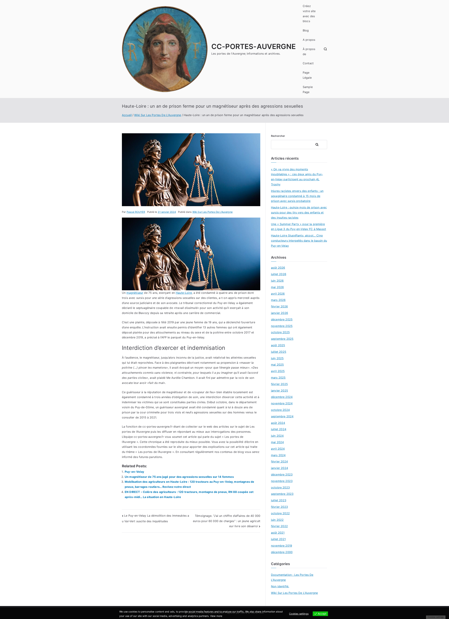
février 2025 (279, 384)
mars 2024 (278, 455)
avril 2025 (278, 371)
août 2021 (277, 532)
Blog (306, 30)
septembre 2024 (282, 416)
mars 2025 (278, 377)
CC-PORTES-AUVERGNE (253, 46)
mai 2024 (277, 442)
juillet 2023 (278, 500)
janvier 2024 (279, 468)
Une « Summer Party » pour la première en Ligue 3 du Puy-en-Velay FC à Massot (298, 226)
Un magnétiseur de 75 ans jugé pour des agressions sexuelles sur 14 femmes (179, 477)
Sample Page (308, 89)
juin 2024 (277, 435)
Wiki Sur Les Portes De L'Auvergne (212, 211)
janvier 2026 (279, 313)
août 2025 (278, 345)
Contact (308, 63)
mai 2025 (277, 364)
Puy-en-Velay (134, 471)
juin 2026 (277, 280)
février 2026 (279, 306)
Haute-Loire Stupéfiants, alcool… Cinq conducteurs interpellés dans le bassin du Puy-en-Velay (299, 240)
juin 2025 (277, 358)
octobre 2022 (280, 513)
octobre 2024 (280, 410)
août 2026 (278, 267)
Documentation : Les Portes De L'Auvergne (292, 577)
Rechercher (278, 135)
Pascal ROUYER (136, 211)
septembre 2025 (282, 338)
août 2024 (278, 423)
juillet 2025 (278, 351)
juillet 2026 (278, 274)
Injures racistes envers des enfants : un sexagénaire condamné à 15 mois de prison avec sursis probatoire (297, 196)
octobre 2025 (280, 332)
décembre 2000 (282, 552)
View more (216, 615)
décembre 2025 (282, 319)
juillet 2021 (278, 539)
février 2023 (279, 507)
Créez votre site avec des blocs (309, 13)
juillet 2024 (278, 429)
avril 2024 (278, 448)
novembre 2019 (281, 545)
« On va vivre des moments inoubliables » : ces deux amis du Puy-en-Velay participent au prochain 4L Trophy (297, 177)
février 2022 (279, 526)
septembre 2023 (282, 494)
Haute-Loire (184, 292)
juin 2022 (277, 520)
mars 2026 (278, 300)
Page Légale (307, 75)
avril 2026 (278, 293)
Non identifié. (280, 586)
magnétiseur (134, 292)
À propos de (309, 51)
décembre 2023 (282, 474)
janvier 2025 (279, 390)
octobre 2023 (280, 487)
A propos (309, 39)
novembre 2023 (282, 481)
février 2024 (279, 461)
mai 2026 (277, 287)
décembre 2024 (282, 397)
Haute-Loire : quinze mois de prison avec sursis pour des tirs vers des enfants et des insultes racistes (299, 212)
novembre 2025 (282, 326)
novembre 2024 (282, 403)
